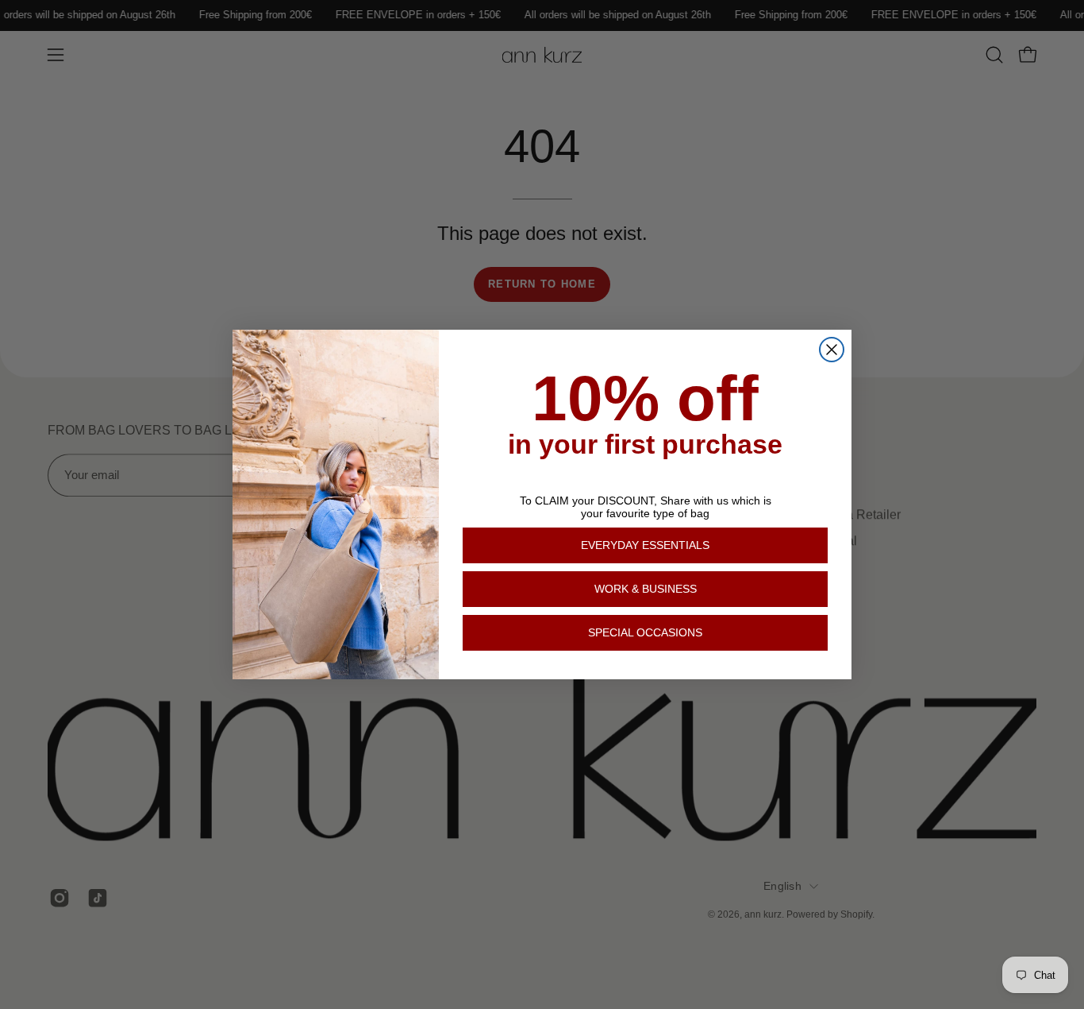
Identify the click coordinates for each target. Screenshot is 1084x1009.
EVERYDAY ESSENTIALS (645, 545)
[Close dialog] (832, 349)
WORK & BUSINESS (645, 588)
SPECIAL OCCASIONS (645, 632)
